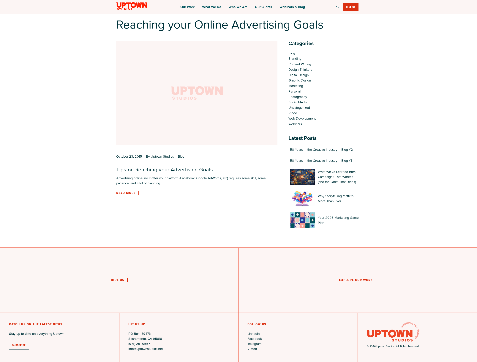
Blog (181, 156)
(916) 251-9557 (139, 343)
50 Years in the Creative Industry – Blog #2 (321, 149)
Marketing (295, 85)
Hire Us (351, 7)
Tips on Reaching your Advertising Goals (164, 169)
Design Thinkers (300, 69)
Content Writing (299, 64)
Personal (294, 91)
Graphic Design (299, 80)
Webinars (295, 124)
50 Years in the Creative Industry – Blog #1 (321, 160)
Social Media (297, 102)
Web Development (302, 118)
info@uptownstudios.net (145, 348)
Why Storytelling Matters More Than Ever (335, 198)
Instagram (254, 343)
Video (292, 113)
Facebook (254, 338)
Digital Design (298, 75)
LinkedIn (253, 333)
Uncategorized (299, 107)
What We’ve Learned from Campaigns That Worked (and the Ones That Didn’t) (337, 176)
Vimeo (252, 348)
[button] (337, 7)
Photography (297, 96)
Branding (294, 58)
